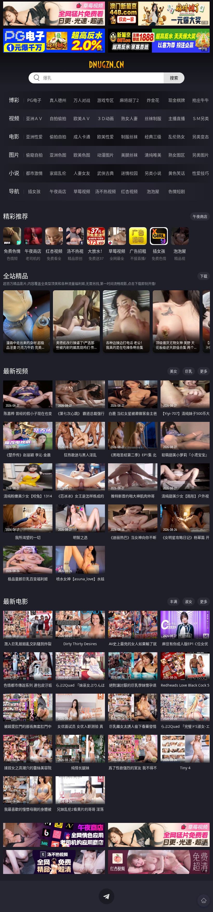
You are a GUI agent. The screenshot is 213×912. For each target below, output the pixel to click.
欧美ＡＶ (82, 118)
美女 (173, 371)
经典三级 (153, 137)
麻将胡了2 (129, 100)
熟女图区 (176, 155)
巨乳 (188, 371)
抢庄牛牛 (200, 100)
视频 (14, 118)
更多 (203, 371)
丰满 (173, 601)
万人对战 (82, 100)
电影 (14, 136)
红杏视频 (129, 191)
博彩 (14, 100)
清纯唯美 (153, 155)
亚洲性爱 (34, 137)
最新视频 (15, 371)
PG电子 (34, 100)
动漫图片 (105, 155)
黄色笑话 (176, 173)
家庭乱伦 (58, 173)
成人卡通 (82, 137)
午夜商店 (58, 191)
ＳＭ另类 (200, 118)
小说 (14, 173)
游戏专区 (105, 100)
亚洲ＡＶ (34, 118)
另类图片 (200, 155)
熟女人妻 (129, 118)
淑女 (188, 601)
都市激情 (34, 173)
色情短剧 (176, 191)
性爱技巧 (200, 173)
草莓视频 (82, 191)
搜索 (174, 78)
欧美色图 (82, 155)
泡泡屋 (153, 191)
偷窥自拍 (34, 155)
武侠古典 (105, 173)
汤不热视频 (105, 191)
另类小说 (153, 173)
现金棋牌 (176, 100)
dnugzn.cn (106, 64)
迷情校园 (129, 173)
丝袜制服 (153, 118)
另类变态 (200, 137)
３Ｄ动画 (105, 118)
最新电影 (15, 601)
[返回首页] (203, 900)
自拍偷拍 (58, 118)
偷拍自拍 (58, 137)
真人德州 (58, 100)
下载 (203, 276)
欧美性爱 (105, 137)
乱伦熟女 (176, 137)
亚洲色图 (58, 155)
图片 (14, 154)
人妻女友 (82, 173)
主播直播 (176, 118)
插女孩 (34, 191)
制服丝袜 (129, 137)
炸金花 (153, 100)
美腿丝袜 (129, 155)
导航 (14, 191)
